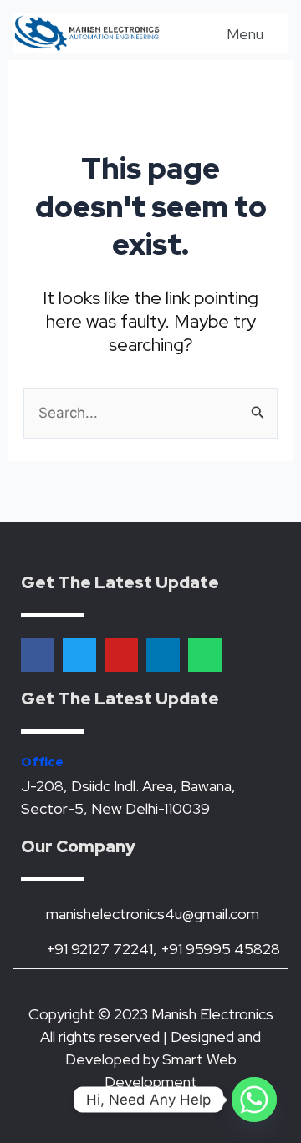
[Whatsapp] (254, 1099)
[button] (233, 33)
